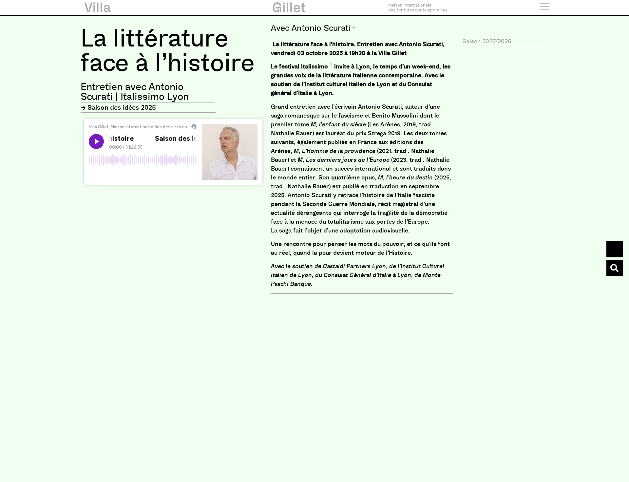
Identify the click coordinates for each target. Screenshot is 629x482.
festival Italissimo (303, 66)
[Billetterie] (614, 249)
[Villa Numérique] (614, 268)
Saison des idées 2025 (121, 107)
